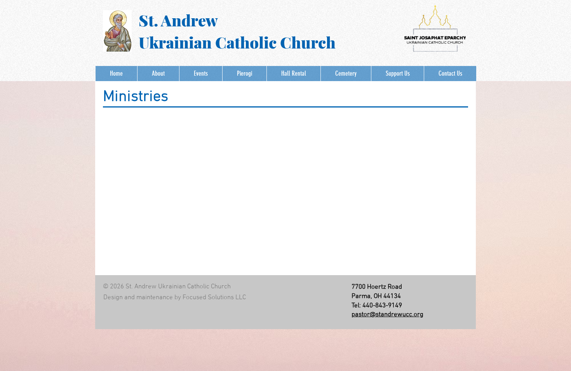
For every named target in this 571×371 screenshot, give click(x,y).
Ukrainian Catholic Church (237, 42)
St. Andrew (178, 20)
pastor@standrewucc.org (387, 315)
